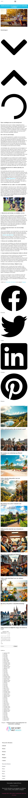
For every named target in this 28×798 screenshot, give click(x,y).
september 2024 (6, 680)
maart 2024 (5, 687)
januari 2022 (6, 720)
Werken (4, 751)
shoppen (24, 282)
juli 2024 (5, 682)
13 (5, 637)
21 (6, 639)
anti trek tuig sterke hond (8, 235)
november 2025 (6, 664)
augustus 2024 (6, 681)
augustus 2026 (6, 653)
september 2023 (6, 695)
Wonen (3, 748)
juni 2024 (5, 684)
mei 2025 (5, 671)
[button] (15, 1)
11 (2, 637)
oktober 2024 (6, 679)
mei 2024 (5, 685)
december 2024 (6, 676)
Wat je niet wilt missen (10, 282)
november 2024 (6, 677)
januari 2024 (6, 690)
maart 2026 (5, 659)
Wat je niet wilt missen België (7, 734)
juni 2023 (5, 698)
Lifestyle (4, 745)
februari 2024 (6, 689)
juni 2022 (5, 713)
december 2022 (6, 706)
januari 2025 (6, 675)
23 (9, 639)
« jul (2, 643)
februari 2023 (6, 703)
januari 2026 (6, 661)
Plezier (3, 754)
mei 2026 (5, 656)
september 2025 (6, 666)
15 (8, 637)
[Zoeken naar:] (7, 646)
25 (2, 640)
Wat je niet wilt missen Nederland (8, 736)
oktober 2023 (6, 694)
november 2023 (6, 692)
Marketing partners (14, 785)
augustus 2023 (6, 696)
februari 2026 (6, 660)
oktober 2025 (6, 665)
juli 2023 (5, 697)
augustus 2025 (6, 667)
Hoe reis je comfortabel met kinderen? (11, 554)
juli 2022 (5, 712)
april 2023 (5, 701)
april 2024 (5, 686)
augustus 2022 (6, 711)
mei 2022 (5, 715)
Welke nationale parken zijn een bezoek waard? (13, 429)
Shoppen (3, 722)
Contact (4, 760)
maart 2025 (5, 674)
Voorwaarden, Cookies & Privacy (14, 783)
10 (1, 637)
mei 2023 (5, 700)
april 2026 (5, 658)
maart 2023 (5, 702)
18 (2, 639)
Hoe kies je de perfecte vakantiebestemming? (12, 603)
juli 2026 (5, 654)
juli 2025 (5, 669)
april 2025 (5, 672)
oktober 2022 (6, 708)
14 (6, 637)
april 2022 (5, 716)
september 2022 (6, 710)
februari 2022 (6, 718)
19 (4, 639)
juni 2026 (5, 655)
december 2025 (6, 662)
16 (9, 637)
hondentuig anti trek (11, 178)
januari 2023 (6, 705)
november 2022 (6, 707)
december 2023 (6, 691)
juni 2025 (5, 670)
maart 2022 (5, 717)
